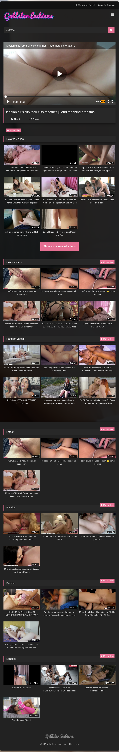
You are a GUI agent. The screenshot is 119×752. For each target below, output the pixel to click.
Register (111, 5)
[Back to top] (110, 743)
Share (35, 119)
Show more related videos (59, 246)
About (16, 119)
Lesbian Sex (14, 130)
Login (100, 5)
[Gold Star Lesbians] (59, 17)
